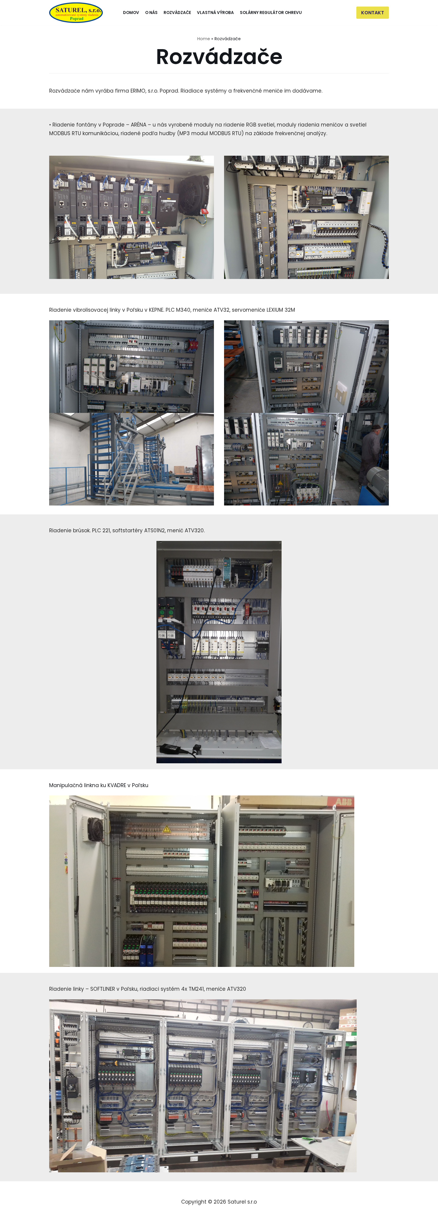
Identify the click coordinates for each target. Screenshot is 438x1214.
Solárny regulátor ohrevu (271, 12)
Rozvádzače (177, 12)
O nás (151, 12)
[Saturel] (76, 12)
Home (203, 39)
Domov (131, 12)
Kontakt (372, 12)
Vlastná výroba (215, 12)
